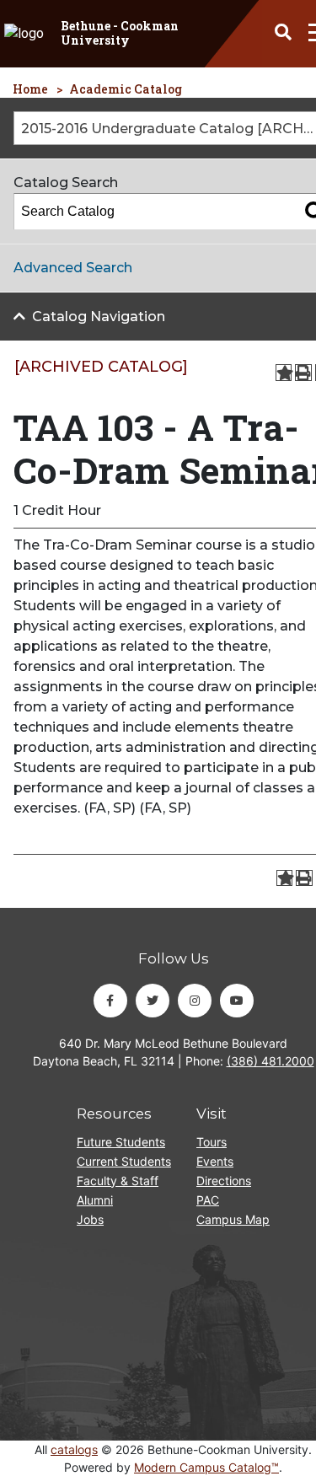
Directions (223, 1180)
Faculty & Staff (117, 1180)
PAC (207, 1200)
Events (214, 1161)
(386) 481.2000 (270, 1061)
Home (30, 89)
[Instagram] (195, 1000)
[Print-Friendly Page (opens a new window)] (303, 372)
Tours (211, 1142)
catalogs (74, 1449)
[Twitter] (152, 1000)
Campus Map (233, 1219)
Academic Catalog (125, 89)
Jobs (90, 1219)
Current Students (124, 1161)
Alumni (95, 1200)
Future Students (121, 1142)
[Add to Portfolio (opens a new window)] (284, 372)
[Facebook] (110, 1000)
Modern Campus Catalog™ (206, 1467)
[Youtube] (237, 1000)
